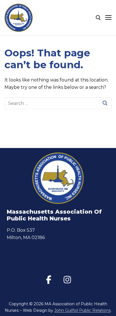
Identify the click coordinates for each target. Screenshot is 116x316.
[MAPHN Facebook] (48, 279)
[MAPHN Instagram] (67, 279)
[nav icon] (108, 18)
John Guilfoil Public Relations (82, 310)
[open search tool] (98, 17)
